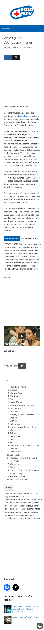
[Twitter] (16, 57)
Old (25, 116)
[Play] (22, 336)
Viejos (21, 116)
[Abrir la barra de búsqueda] (40, 28)
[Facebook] (8, 57)
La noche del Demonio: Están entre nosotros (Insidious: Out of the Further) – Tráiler (25, 609)
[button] (40, 626)
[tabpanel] (23, 257)
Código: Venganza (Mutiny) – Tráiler (25, 617)
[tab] (12, 238)
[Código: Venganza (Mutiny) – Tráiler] (7, 623)
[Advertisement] (22, 83)
